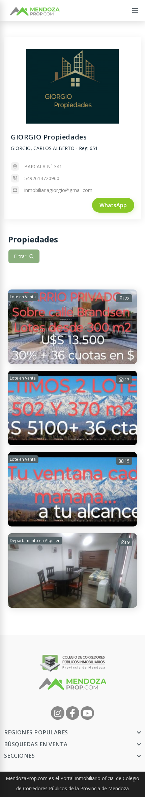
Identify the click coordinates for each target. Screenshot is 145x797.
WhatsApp (113, 205)
